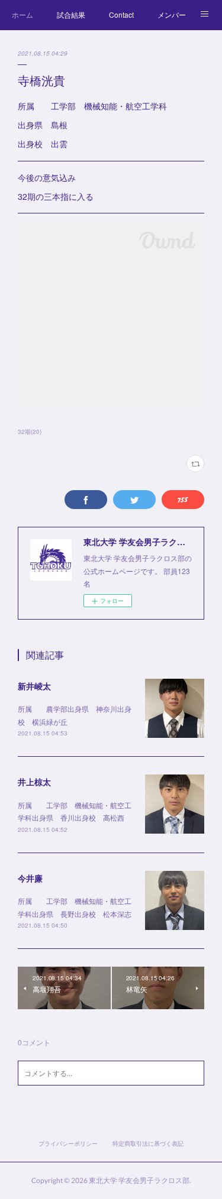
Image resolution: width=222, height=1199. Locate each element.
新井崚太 (34, 686)
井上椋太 (34, 782)
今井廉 (30, 878)
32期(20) (29, 431)
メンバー (171, 14)
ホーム (22, 14)
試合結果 (71, 14)
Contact (121, 14)
